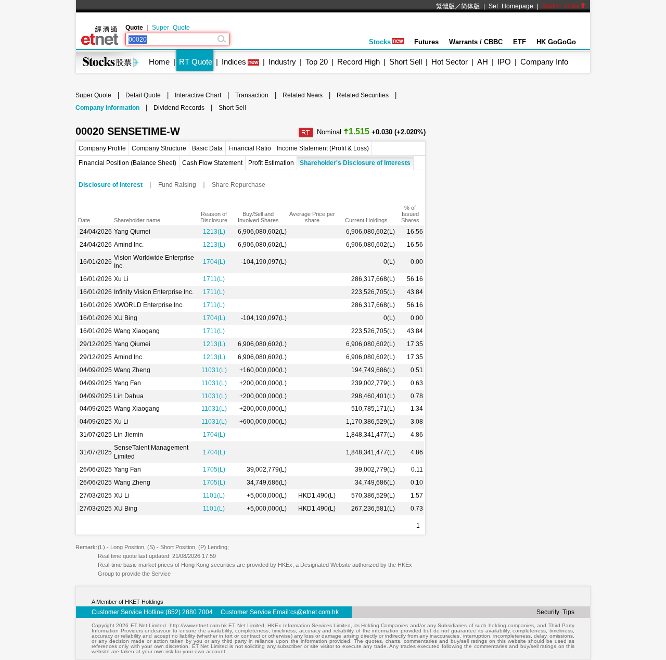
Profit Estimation (271, 163)
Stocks (380, 42)
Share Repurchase (238, 184)
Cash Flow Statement (212, 163)
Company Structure (159, 148)
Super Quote (171, 27)
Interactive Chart (198, 95)
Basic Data (207, 148)
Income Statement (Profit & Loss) (323, 148)
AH (482, 61)
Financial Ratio (249, 148)
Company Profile (102, 148)
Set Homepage (511, 6)
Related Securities (363, 95)
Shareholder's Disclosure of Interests (355, 163)
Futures (426, 42)
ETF (519, 42)
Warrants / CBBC (476, 42)
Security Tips (555, 612)
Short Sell (405, 61)
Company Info (544, 61)
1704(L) (214, 261)
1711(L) (214, 279)
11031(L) (214, 370)
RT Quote (195, 61)
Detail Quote (143, 95)
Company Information (107, 107)
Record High (358, 61)
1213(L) (214, 231)
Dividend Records (178, 107)
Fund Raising (177, 184)
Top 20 (316, 61)
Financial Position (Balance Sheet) (127, 163)
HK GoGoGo (556, 42)
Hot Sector (449, 61)
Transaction (251, 95)
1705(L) (214, 469)
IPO (504, 61)
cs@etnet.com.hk (314, 612)
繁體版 (445, 6)
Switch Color (561, 6)
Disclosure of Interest (111, 184)
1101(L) (214, 495)
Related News (303, 95)
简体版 (470, 6)
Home (159, 61)
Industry (282, 61)
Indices (234, 61)
